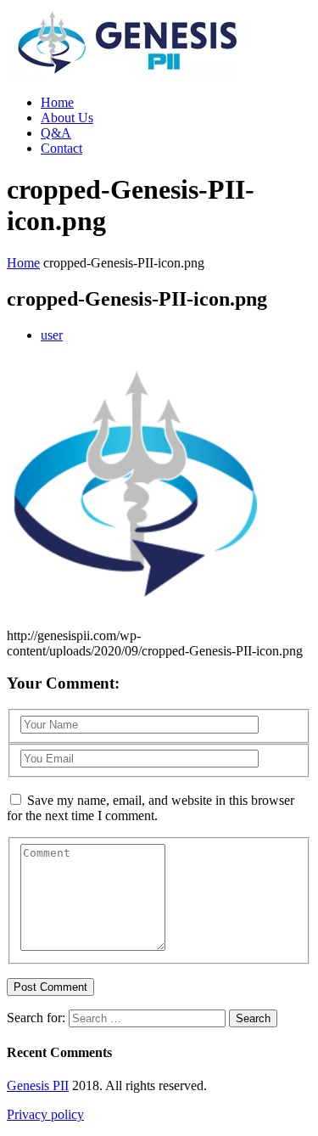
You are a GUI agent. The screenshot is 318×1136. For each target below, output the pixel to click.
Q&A (56, 133)
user (52, 335)
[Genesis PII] (128, 73)
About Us (67, 117)
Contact (61, 148)
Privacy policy (45, 1114)
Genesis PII (38, 1085)
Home (57, 102)
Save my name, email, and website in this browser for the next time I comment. (150, 808)
